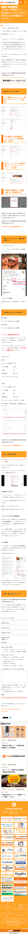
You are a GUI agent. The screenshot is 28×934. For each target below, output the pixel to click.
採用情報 (20, 907)
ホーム (7, 905)
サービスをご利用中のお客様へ (7, 915)
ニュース (7, 25)
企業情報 (20, 905)
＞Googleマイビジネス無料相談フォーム (12, 226)
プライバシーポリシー (7, 684)
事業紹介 (7, 907)
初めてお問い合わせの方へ (20, 910)
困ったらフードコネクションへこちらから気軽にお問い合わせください (14, 921)
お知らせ (4, 28)
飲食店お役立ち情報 (13, 28)
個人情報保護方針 (20, 915)
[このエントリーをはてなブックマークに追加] (10, 717)
